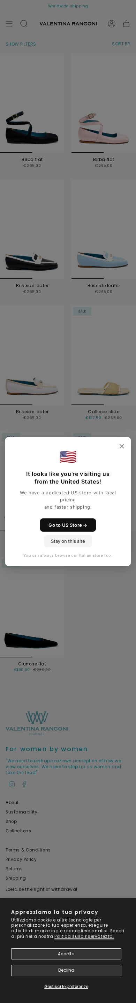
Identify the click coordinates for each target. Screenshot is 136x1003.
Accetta (66, 954)
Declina (66, 970)
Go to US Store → (67, 525)
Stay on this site (68, 541)
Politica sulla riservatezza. (84, 936)
